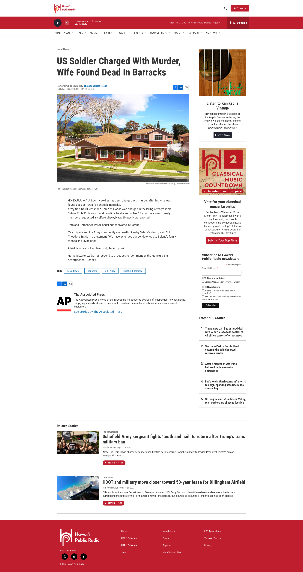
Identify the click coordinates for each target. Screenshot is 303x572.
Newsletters (169, 531)
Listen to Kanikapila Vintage (222, 105)
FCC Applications (212, 531)
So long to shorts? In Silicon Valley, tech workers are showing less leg (225, 400)
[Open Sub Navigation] (73, 33)
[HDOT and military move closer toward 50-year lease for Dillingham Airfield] (78, 488)
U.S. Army (110, 271)
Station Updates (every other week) (222, 282)
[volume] (67, 22)
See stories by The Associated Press (98, 311)
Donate (241, 8)
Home (57, 33)
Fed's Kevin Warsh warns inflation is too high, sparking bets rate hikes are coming (225, 385)
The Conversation (110, 432)
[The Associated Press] (64, 302)
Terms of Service (212, 538)
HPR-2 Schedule (129, 545)
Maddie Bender (109, 447)
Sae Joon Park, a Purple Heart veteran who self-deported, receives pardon (222, 350)
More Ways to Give (172, 552)
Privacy (208, 545)
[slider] (72, 22)
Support (167, 545)
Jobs (123, 552)
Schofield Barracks (132, 271)
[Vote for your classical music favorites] (222, 171)
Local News (63, 49)
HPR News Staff (109, 487)
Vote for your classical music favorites (222, 204)
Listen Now (222, 135)
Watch (123, 33)
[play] (57, 23)
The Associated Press (95, 85)
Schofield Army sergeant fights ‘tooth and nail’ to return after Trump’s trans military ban (174, 439)
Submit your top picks (223, 240)
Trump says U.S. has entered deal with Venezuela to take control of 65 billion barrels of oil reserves (224, 332)
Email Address (210, 268)
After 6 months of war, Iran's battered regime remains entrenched (221, 367)
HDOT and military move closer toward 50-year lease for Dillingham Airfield (174, 482)
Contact (167, 538)
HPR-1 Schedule (129, 538)
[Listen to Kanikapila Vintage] (222, 72)
